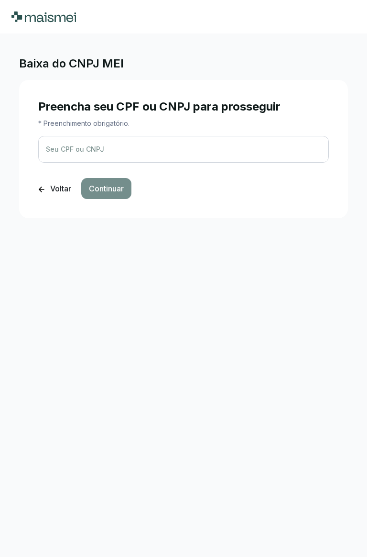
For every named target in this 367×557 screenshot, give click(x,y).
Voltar (59, 188)
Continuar (106, 188)
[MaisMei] (43, 16)
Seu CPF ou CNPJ (75, 149)
